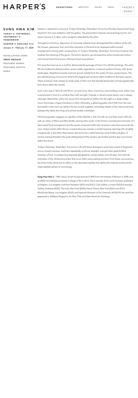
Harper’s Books (128, 9)
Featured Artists (14, 67)
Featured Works (13, 63)
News (6, 71)
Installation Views (15, 56)
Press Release (12, 59)
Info (111, 7)
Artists (83, 7)
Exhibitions (64, 7)
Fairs (98, 7)
